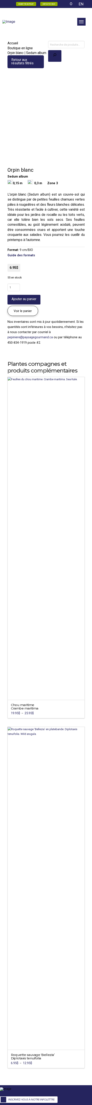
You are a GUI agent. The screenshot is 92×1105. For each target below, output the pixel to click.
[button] (81, 22)
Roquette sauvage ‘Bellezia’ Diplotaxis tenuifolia (33, 1056)
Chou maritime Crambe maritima (24, 706)
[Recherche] (54, 56)
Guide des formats (21, 255)
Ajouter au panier (24, 299)
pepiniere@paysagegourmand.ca (30, 337)
